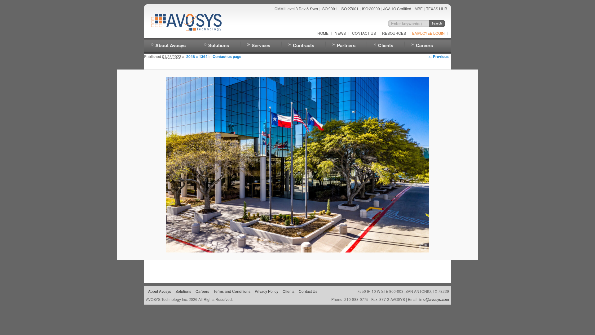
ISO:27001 (350, 8)
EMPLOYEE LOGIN (428, 33)
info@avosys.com (434, 299)
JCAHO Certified (397, 8)
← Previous (438, 56)
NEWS (340, 33)
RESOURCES (394, 33)
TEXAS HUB (436, 8)
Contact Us (364, 33)
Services (261, 45)
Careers (424, 45)
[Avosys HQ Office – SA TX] (297, 164)
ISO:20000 (371, 8)
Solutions (218, 45)
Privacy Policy (266, 291)
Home (322, 33)
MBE (419, 8)
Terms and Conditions (232, 291)
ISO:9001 (329, 8)
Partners (346, 45)
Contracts (303, 45)
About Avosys (170, 45)
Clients (385, 45)
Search (437, 23)
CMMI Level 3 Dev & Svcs (296, 8)
